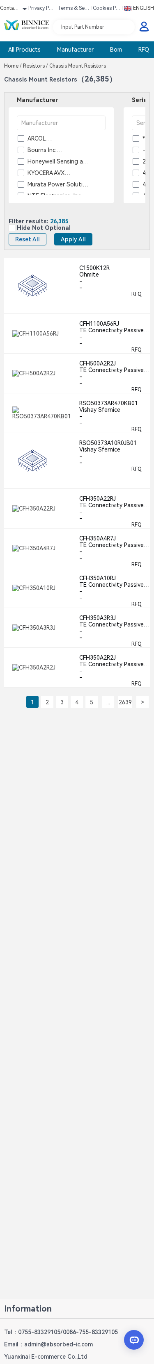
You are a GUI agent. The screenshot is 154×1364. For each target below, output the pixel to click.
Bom (116, 49)
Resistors (35, 66)
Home (13, 66)
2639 (125, 702)
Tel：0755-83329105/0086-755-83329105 (61, 1332)
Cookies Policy (106, 9)
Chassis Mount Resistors (77, 66)
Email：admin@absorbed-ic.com (48, 1344)
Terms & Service (73, 9)
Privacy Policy (41, 9)
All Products (24, 49)
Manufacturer (75, 49)
